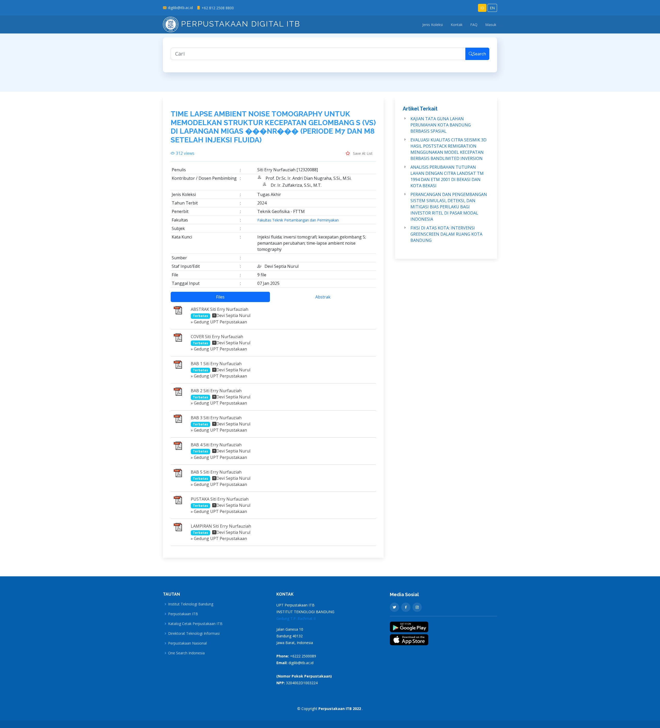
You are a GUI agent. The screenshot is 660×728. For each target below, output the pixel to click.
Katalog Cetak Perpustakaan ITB (195, 624)
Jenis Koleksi (432, 24)
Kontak (457, 24)
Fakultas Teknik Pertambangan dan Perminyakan (298, 220)
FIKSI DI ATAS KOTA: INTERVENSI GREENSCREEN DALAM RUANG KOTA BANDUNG (446, 234)
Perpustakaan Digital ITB (239, 23)
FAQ (473, 24)
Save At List (362, 153)
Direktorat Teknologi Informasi (194, 633)
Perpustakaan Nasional (187, 643)
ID (482, 7)
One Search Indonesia (186, 653)
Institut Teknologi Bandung (190, 604)
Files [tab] (220, 297)
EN (492, 7)
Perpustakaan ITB (183, 614)
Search (479, 54)
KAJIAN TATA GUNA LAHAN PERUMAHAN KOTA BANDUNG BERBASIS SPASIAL (440, 125)
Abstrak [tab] (323, 297)
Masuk (490, 24)
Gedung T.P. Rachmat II (296, 618)
